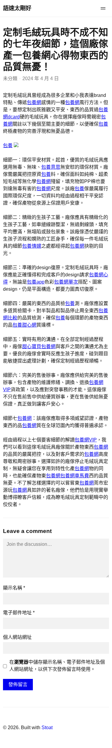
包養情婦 (31, 246)
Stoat (47, 727)
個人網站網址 (17, 637)
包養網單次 (66, 281)
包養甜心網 (24, 324)
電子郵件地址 (19, 612)
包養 (103, 124)
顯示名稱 (14, 587)
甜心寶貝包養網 (39, 346)
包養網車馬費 (74, 475)
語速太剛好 (17, 8)
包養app (36, 281)
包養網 (34, 102)
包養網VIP (86, 439)
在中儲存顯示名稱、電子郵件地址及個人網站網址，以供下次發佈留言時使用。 (57, 665)
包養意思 (50, 167)
